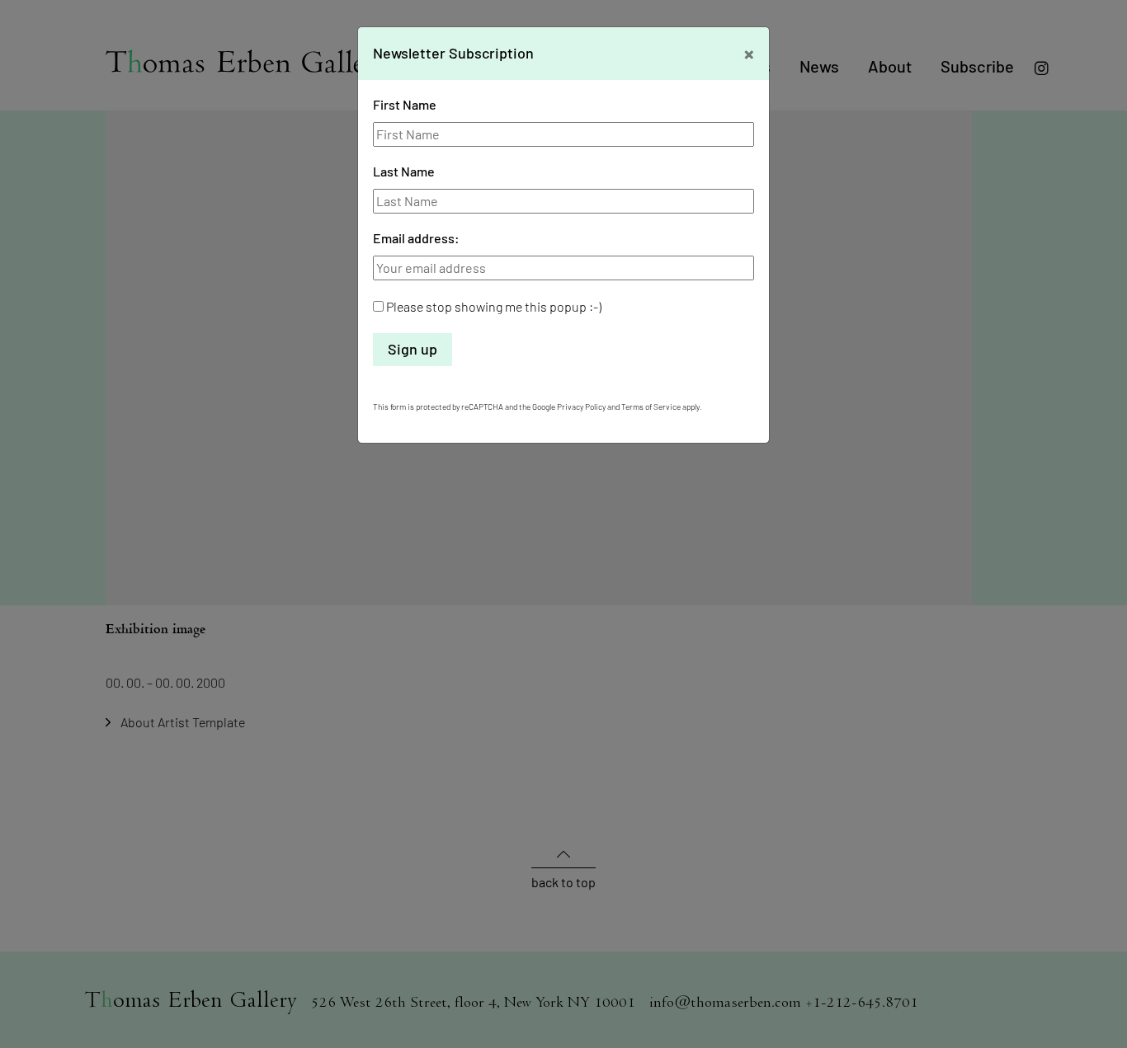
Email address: (416, 238)
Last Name (404, 171)
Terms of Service (651, 406)
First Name (404, 104)
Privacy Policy (581, 406)
